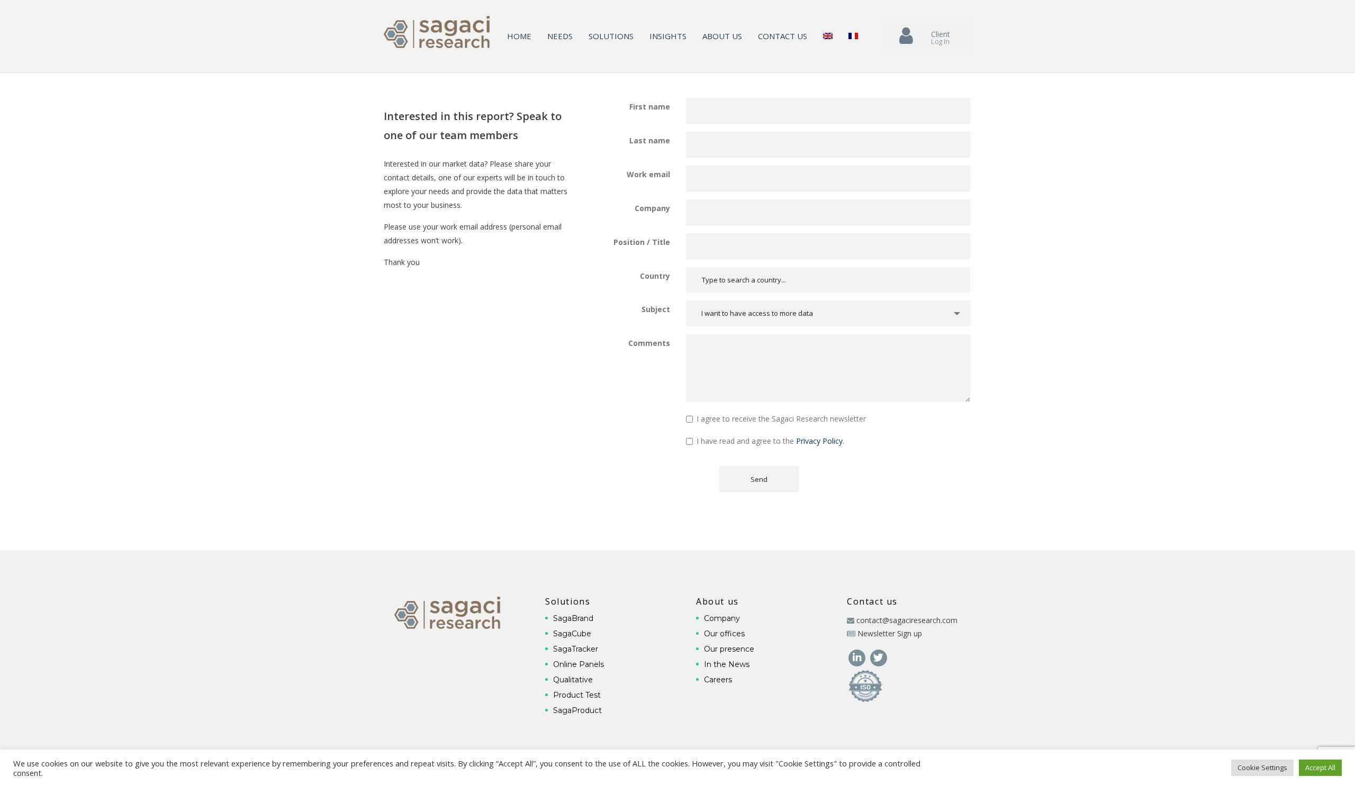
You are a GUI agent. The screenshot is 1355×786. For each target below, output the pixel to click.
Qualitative (573, 679)
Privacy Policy (819, 441)
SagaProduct (577, 710)
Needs (560, 36)
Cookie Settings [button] (1262, 767)
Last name (649, 140)
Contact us (782, 36)
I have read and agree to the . (770, 441)
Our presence (729, 649)
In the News (726, 664)
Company (652, 208)
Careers (718, 679)
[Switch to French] (853, 36)
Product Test (577, 695)
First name (649, 107)
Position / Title (641, 242)
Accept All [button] (1320, 767)
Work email (648, 174)
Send (759, 479)
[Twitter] (878, 657)
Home (519, 36)
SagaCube (572, 633)
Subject (656, 309)
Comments (649, 343)
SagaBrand (573, 618)
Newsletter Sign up (889, 633)
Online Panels (578, 664)
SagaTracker (575, 649)
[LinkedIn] (858, 657)
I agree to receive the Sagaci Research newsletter (781, 419)
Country (655, 276)
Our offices (724, 633)
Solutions (611, 36)
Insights (667, 36)
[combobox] (828, 313)
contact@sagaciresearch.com (906, 620)
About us (722, 36)
